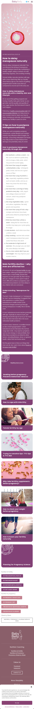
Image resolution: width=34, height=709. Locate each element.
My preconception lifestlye (12, 576)
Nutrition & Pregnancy (17, 653)
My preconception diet (10, 580)
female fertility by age (24, 270)
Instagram (17, 668)
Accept (17, 703)
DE (28, 1)
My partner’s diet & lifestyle (12, 585)
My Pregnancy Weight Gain (11, 597)
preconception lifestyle (10, 113)
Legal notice (26, 706)
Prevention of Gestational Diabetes (14, 606)
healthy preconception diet (18, 111)
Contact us (17, 672)
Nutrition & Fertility (17, 651)
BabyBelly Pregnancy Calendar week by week (17, 620)
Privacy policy (19, 706)
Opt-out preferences (10, 706)
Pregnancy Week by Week (17, 655)
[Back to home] (17, 1)
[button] (31, 687)
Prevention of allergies (11, 611)
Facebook (17, 666)
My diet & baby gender (10, 589)
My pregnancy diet (9, 602)
